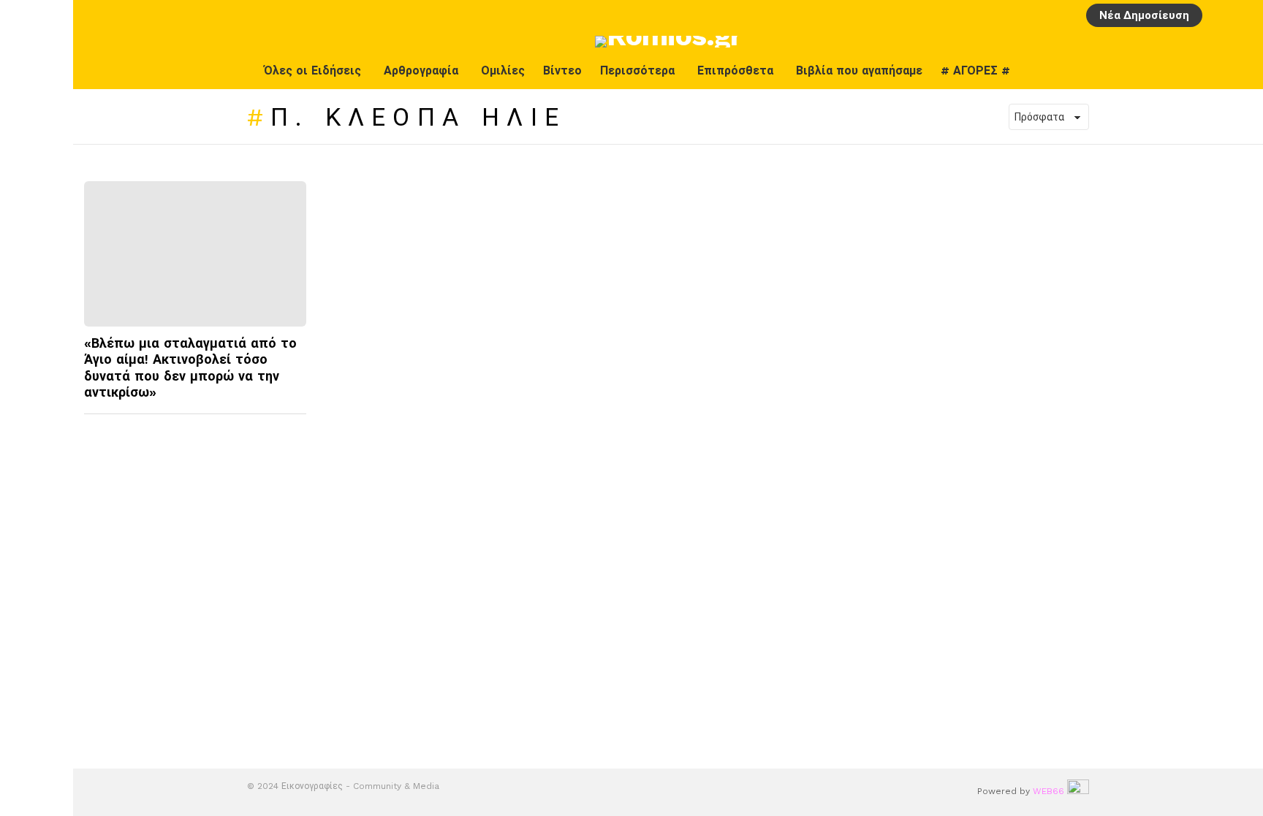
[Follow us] (1240, 71)
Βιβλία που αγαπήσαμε (859, 70)
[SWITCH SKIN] (1209, 71)
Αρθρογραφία (421, 70)
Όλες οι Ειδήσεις (312, 70)
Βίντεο (562, 70)
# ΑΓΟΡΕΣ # (975, 70)
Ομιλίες (503, 70)
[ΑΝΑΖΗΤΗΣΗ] (1243, 15)
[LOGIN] (1218, 15)
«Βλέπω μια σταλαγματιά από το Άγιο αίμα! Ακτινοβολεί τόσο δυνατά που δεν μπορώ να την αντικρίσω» (190, 367)
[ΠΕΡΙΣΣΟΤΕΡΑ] (294, 423)
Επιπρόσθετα (735, 70)
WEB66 (1048, 791)
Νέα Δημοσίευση (1144, 15)
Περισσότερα (637, 70)
